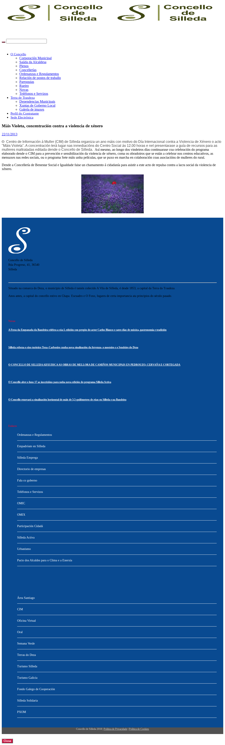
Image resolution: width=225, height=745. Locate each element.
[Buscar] (3, 42)
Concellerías (27, 70)
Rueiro (24, 86)
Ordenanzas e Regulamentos (39, 74)
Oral (20, 632)
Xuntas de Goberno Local (37, 105)
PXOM (21, 712)
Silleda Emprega (27, 457)
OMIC (21, 503)
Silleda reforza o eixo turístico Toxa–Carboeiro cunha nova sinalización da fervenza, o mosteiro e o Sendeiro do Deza (73, 347)
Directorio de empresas (31, 469)
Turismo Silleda (27, 666)
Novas (23, 90)
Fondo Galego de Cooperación (36, 689)
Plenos (24, 66)
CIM (20, 609)
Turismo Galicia (27, 677)
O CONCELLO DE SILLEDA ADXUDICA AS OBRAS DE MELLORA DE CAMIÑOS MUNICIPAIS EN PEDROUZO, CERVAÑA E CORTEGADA (94, 364)
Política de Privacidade (115, 729)
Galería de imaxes (31, 109)
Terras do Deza (26, 655)
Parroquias (26, 82)
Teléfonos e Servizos (33, 93)
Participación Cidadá (30, 526)
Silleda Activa (25, 537)
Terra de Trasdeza (23, 97)
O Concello (18, 54)
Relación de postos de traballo (40, 78)
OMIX (21, 514)
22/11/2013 (9, 134)
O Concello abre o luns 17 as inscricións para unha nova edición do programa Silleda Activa (59, 382)
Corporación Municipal (35, 58)
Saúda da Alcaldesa (32, 62)
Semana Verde (26, 643)
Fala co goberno (27, 480)
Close (7, 741)
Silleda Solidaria (27, 700)
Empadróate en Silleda (31, 446)
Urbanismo (24, 549)
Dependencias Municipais (37, 101)
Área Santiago (26, 598)
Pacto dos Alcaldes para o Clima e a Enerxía (44, 560)
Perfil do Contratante (25, 113)
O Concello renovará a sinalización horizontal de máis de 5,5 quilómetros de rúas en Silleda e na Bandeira (67, 399)
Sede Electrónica (22, 117)
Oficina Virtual (26, 620)
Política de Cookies (139, 729)
